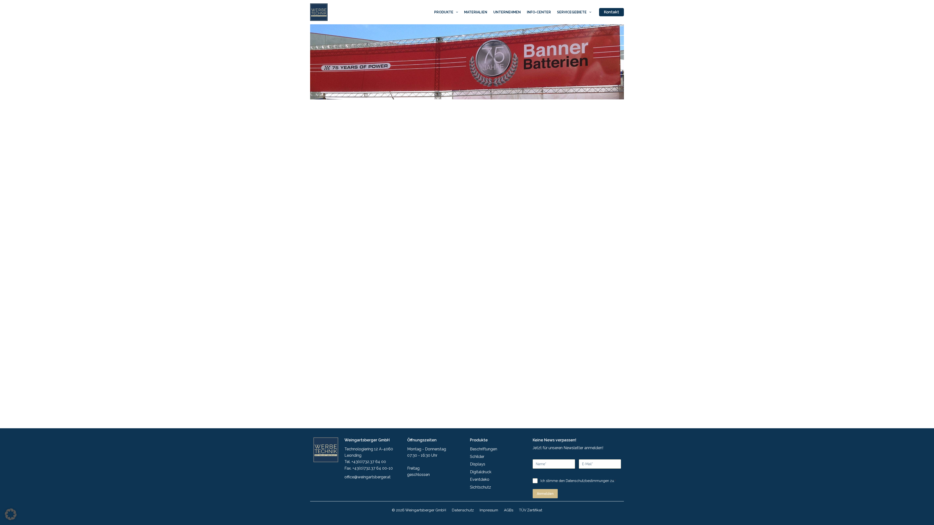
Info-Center (539, 12)
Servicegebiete (572, 12)
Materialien (475, 12)
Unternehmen (507, 12)
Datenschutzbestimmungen (587, 481)
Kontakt (611, 12)
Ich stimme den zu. (578, 481)
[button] (10, 514)
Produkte (443, 12)
